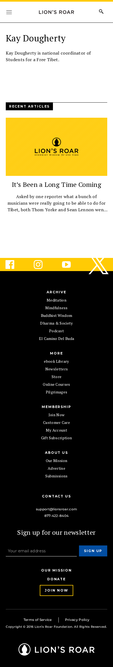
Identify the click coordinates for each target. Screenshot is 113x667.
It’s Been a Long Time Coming (56, 184)
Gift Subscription (56, 437)
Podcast (56, 330)
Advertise (56, 468)
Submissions (56, 476)
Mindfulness (56, 307)
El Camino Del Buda (56, 338)
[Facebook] (14, 264)
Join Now (57, 414)
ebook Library (56, 361)
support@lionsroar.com (56, 509)
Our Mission (56, 460)
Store (57, 376)
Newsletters (56, 369)
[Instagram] (42, 264)
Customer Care (56, 422)
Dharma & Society (56, 323)
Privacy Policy (77, 620)
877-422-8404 (56, 516)
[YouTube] (70, 264)
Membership (56, 407)
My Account (56, 430)
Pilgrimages (56, 392)
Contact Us (56, 496)
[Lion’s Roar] (56, 653)
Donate (56, 579)
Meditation (56, 300)
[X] (99, 264)
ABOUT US (56, 453)
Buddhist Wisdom (56, 315)
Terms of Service (38, 620)
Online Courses (56, 384)
